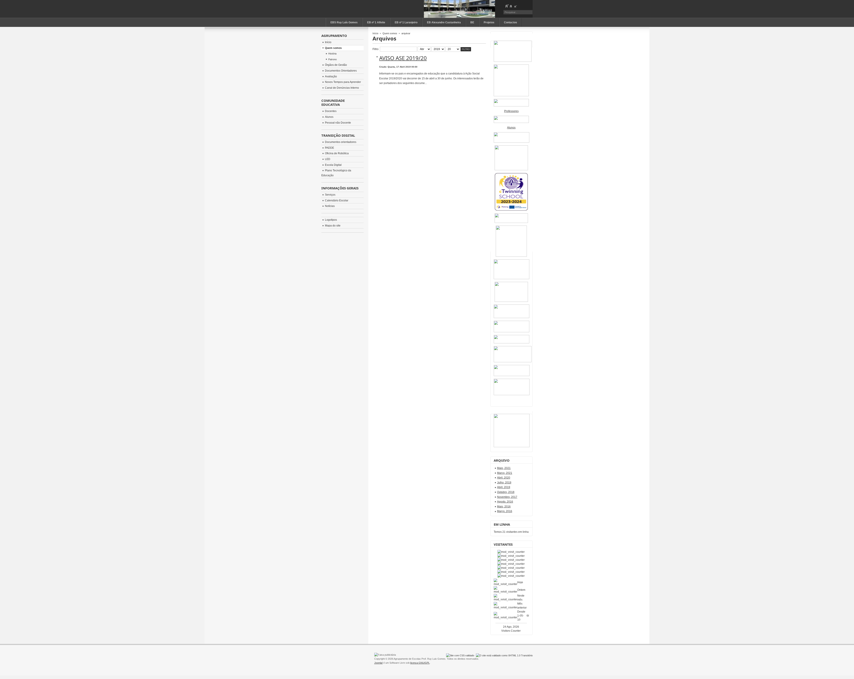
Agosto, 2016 (505, 501)
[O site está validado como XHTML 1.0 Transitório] (504, 655)
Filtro (466, 49)
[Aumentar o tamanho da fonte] (507, 6)
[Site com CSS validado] (460, 655)
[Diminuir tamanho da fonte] (515, 6)
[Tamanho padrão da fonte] (511, 6)
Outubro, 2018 (505, 492)
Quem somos (390, 33)
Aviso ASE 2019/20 (403, 58)
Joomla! (378, 662)
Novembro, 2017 (507, 497)
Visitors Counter (511, 630)
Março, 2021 (504, 473)
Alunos (511, 127)
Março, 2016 (504, 511)
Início (375, 33)
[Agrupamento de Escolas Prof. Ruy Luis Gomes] (345, 9)
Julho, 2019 (504, 482)
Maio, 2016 (504, 506)
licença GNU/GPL (420, 662)
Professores (511, 111)
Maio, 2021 (504, 468)
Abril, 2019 (503, 487)
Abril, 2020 (503, 477)
